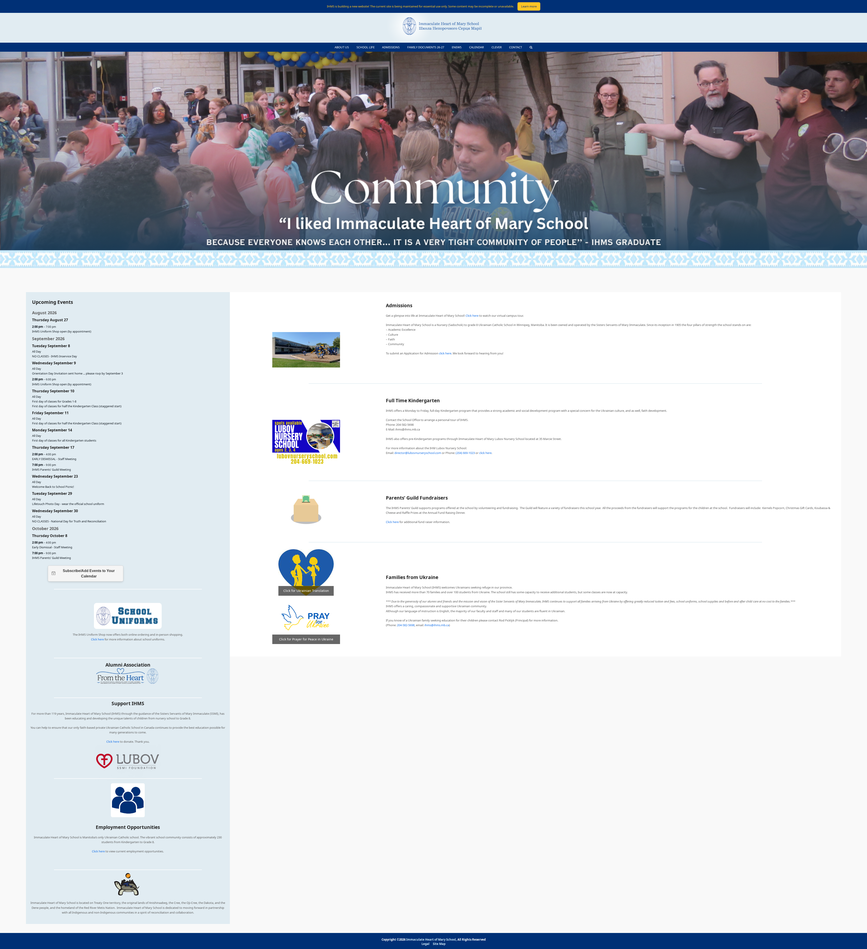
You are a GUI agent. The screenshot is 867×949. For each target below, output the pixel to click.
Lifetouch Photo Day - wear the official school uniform (68, 504)
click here (445, 353)
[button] (531, 47)
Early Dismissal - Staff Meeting (52, 547)
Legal (425, 944)
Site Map (439, 944)
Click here (97, 639)
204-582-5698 (406, 625)
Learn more (529, 6)
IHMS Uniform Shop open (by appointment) (61, 331)
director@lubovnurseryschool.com (417, 453)
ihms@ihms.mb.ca (436, 625)
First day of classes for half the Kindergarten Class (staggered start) (76, 406)
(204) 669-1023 (465, 453)
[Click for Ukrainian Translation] (306, 572)
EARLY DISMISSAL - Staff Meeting (54, 459)
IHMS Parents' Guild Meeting (51, 470)
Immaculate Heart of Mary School (431, 939)
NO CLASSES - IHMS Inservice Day (54, 356)
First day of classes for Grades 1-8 (54, 401)
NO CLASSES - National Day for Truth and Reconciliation (69, 521)
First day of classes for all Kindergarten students (64, 440)
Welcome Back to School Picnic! (53, 487)
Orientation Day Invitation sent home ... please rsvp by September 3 (77, 373)
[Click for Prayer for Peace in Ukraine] (306, 620)
